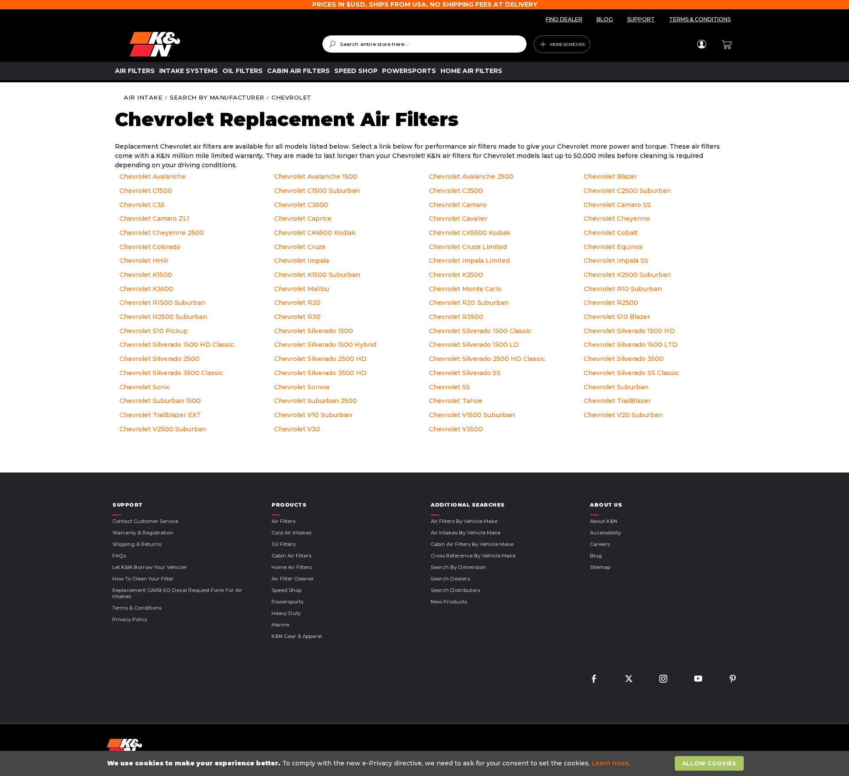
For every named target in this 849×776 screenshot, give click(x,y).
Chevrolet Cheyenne (617, 219)
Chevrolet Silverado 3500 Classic (171, 373)
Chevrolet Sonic (144, 387)
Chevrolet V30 (297, 429)
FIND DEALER (564, 19)
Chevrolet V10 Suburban (313, 415)
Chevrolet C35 (141, 205)
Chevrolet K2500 (456, 275)
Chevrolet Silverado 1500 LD (474, 345)
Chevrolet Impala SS (616, 261)
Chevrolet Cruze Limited (468, 247)
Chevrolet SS (449, 387)
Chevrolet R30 (297, 317)
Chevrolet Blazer (610, 177)
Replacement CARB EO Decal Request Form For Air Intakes (177, 593)
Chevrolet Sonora (301, 387)
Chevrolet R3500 (456, 317)
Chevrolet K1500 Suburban (317, 275)
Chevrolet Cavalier (458, 219)
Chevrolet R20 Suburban (469, 303)
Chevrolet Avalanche (152, 177)
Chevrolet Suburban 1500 (160, 401)
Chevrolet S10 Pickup (153, 331)
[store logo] (219, 44)
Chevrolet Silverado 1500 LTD (630, 345)
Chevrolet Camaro (457, 205)
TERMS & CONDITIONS (699, 19)
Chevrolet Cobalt (611, 233)
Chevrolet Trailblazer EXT (160, 415)
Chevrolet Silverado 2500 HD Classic (487, 359)
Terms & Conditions (136, 608)
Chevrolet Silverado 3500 (624, 359)
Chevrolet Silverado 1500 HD (629, 331)
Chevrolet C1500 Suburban (317, 191)
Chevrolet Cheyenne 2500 (161, 233)
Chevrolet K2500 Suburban (627, 275)
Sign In (701, 44)
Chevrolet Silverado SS (465, 373)
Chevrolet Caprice (303, 219)
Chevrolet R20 (297, 303)
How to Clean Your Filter (143, 579)
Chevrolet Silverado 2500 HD (320, 359)
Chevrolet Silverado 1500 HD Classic (176, 345)
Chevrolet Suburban (616, 387)
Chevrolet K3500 (146, 289)
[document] (425, 763)
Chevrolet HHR (143, 261)
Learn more (610, 763)
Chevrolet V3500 (456, 429)
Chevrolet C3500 (301, 205)
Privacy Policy (129, 619)
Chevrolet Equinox (613, 247)
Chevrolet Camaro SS (617, 205)
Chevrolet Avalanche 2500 (471, 177)
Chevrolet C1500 (145, 191)
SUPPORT (641, 19)
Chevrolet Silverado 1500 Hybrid (325, 345)
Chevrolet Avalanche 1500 (315, 177)
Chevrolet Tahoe (455, 401)
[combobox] (424, 44)
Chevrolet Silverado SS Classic (631, 373)
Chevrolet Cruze (300, 247)
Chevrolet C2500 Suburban (627, 191)
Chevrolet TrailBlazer (617, 401)
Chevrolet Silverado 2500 (159, 359)
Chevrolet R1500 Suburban (162, 303)
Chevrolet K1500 (145, 275)
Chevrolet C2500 (456, 191)
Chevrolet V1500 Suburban (472, 415)
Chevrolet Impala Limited (469, 261)
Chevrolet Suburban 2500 (315, 401)
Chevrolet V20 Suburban (623, 415)
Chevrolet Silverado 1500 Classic (480, 331)
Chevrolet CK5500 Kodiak (469, 233)
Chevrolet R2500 (611, 303)
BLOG (605, 19)
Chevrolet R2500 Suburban (163, 317)
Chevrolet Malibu (301, 289)
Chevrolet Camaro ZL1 (154, 219)
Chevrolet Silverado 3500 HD (320, 373)
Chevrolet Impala (301, 261)
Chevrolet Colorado (149, 247)
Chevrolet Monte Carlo (465, 289)
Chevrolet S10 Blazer (617, 317)
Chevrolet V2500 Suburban (163, 429)
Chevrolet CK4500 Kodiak (315, 233)
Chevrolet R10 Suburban (623, 289)
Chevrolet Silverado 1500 (313, 331)
